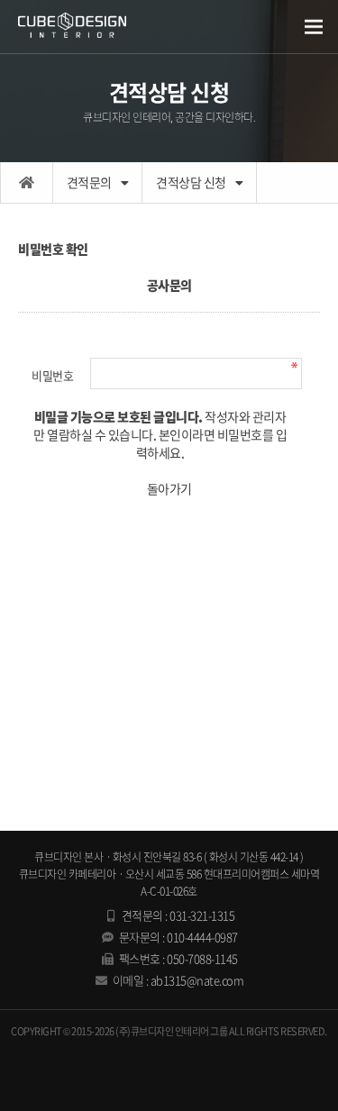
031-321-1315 (201, 915)
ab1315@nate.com (197, 979)
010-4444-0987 (202, 936)
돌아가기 (169, 488)
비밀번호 (52, 375)
